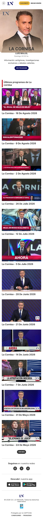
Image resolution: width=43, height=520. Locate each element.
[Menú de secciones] (4, 3)
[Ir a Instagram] (15, 468)
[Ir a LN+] (10, 3)
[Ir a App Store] (14, 484)
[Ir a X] (21, 468)
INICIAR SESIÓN (36, 3)
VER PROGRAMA (21, 68)
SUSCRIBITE (24, 3)
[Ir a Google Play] (29, 484)
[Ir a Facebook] (28, 468)
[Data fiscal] (21, 506)
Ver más (21, 452)
